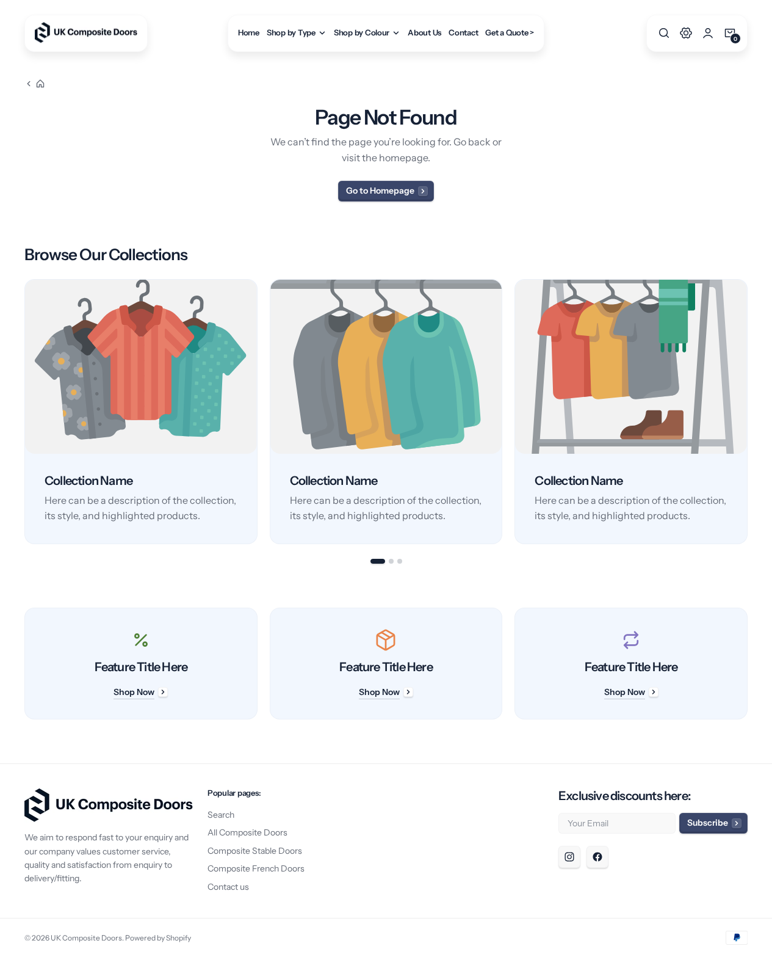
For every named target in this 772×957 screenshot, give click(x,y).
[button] (664, 33)
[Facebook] (597, 857)
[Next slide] (747, 411)
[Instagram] (569, 857)
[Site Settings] (686, 33)
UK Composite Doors (86, 937)
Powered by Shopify (158, 937)
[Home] (34, 84)
